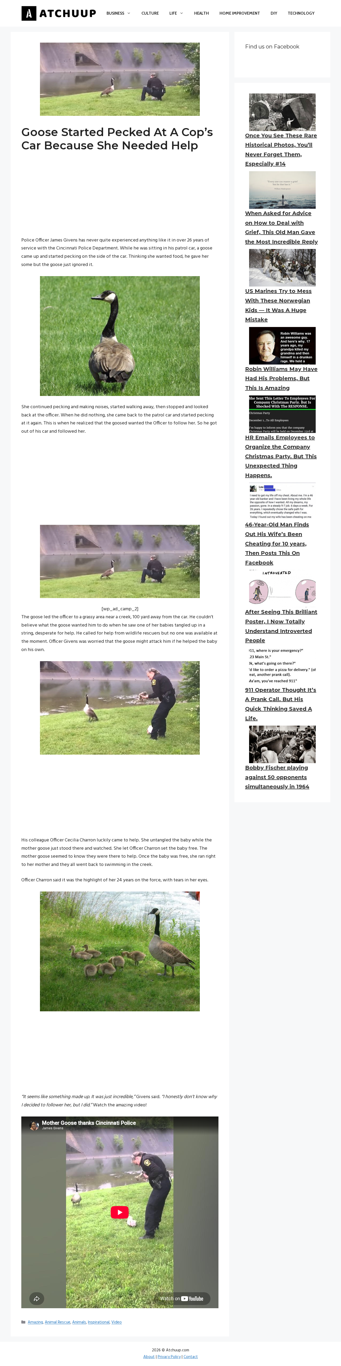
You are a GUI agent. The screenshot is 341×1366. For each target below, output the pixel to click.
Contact (191, 1357)
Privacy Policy (169, 1357)
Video (116, 1322)
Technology (301, 13)
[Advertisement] (119, 199)
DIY (274, 13)
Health (201, 13)
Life (173, 13)
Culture (150, 13)
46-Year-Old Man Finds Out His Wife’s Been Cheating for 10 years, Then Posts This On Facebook (277, 543)
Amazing (35, 1322)
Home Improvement (240, 13)
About (149, 1357)
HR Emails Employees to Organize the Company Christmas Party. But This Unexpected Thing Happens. (281, 456)
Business (115, 13)
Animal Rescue (57, 1322)
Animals (79, 1322)
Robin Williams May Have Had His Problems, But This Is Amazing (281, 378)
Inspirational (98, 1322)
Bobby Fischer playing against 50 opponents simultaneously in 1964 (277, 777)
